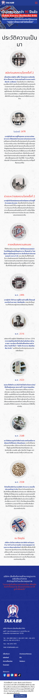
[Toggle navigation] (36, 3)
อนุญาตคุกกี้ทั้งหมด (20, 696)
